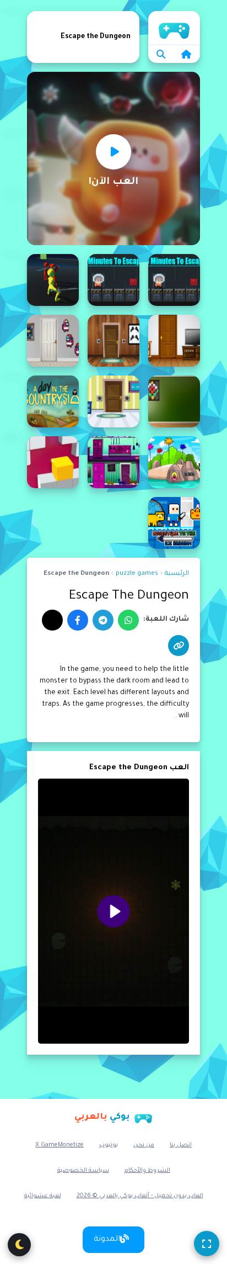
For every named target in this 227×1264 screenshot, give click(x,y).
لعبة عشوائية (42, 1196)
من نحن (143, 1145)
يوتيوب (108, 1145)
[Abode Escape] (113, 462)
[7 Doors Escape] (113, 341)
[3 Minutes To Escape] (113, 280)
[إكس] (52, 620)
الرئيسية (174, 27)
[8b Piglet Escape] (174, 401)
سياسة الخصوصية (83, 1170)
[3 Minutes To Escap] (174, 280)
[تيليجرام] (103, 620)
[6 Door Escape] (174, 341)
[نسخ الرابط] (178, 645)
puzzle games (137, 574)
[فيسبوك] (77, 620)
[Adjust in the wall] (53, 462)
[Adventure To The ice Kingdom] (174, 523)
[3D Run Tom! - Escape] (53, 280)
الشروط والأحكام (147, 1170)
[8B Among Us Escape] (53, 341)
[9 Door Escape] (113, 401)
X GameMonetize (59, 1145)
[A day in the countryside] (53, 401)
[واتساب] (128, 620)
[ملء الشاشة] (206, 1243)
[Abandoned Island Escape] (174, 462)
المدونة (107, 1239)
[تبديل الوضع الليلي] (19, 1244)
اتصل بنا (181, 1145)
